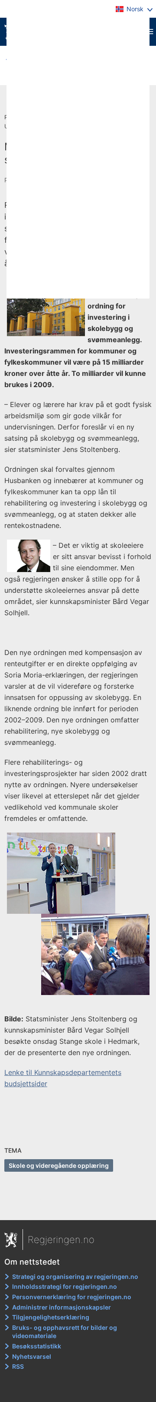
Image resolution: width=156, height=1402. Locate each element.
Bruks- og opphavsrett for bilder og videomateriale (64, 1332)
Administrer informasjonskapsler (61, 1307)
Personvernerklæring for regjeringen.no (71, 1296)
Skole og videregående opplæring (59, 1165)
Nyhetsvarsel (31, 1356)
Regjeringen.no (61, 1239)
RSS (18, 1366)
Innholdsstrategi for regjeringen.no (64, 1286)
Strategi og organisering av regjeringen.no (75, 1276)
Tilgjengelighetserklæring (50, 1317)
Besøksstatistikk (36, 1346)
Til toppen (78, 1207)
